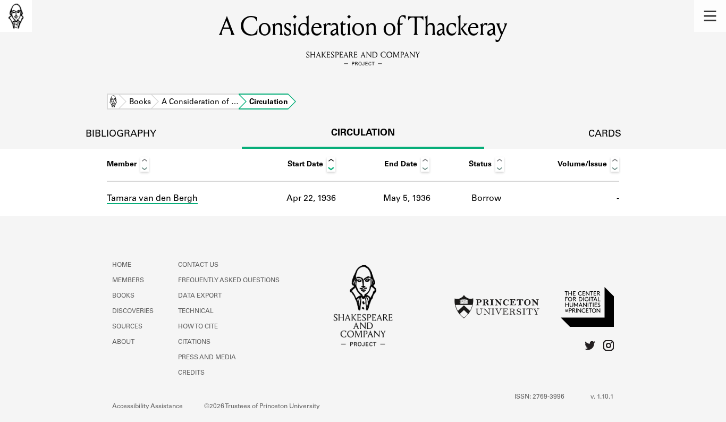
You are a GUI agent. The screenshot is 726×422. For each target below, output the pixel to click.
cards (604, 134)
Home (113, 102)
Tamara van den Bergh (152, 199)
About (123, 342)
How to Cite (198, 327)
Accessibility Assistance (147, 406)
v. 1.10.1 (602, 397)
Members (128, 280)
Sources (127, 327)
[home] (16, 16)
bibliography (121, 134)
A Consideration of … (200, 102)
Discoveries (133, 311)
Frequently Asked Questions (229, 280)
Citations (194, 342)
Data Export (200, 296)
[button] (710, 16)
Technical (196, 311)
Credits (191, 373)
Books (140, 102)
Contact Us (198, 265)
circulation (363, 133)
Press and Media (207, 358)
